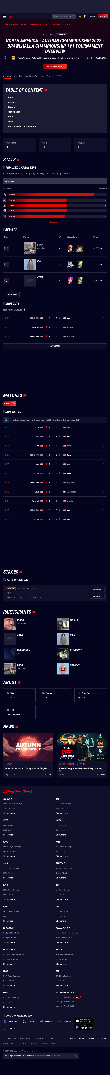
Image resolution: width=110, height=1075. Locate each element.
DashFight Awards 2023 (65, 1002)
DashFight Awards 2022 (65, 1006)
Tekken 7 (60, 863)
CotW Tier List (61, 825)
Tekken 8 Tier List (9, 809)
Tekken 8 (7, 799)
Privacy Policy (25, 1038)
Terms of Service (9, 1038)
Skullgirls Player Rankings (12, 933)
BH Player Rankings (63, 890)
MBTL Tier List (8, 981)
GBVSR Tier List (9, 852)
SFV (57, 971)
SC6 (57, 906)
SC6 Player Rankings (63, 911)
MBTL (5, 971)
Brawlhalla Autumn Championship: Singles (21, 734)
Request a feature (48, 1043)
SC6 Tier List (60, 916)
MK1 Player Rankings (64, 847)
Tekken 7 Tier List (62, 873)
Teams (91, 1038)
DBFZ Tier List (8, 895)
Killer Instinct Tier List (64, 938)
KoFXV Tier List (61, 959)
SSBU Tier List (8, 873)
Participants (14, 112)
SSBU (5, 863)
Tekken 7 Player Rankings (65, 868)
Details (95, 693)
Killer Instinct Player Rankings (67, 933)
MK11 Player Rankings (11, 998)
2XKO (5, 820)
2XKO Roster (8, 825)
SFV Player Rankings (63, 976)
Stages (11, 107)
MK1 (58, 842)
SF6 (57, 799)
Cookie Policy (39, 1038)
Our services (8, 1043)
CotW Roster (60, 830)
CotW (58, 820)
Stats (10, 97)
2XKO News (7, 830)
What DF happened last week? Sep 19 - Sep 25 (76, 734)
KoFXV (59, 949)
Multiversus (9, 949)
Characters (102, 1038)
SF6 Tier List (60, 809)
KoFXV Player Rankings (64, 955)
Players (82, 1038)
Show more (8, 813)
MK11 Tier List (8, 1002)
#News (8, 764)
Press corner (22, 1043)
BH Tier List (60, 895)
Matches (12, 102)
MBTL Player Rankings (11, 976)
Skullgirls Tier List (9, 938)
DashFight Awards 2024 (65, 997)
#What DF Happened (76, 764)
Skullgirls (8, 928)
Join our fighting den (19, 1015)
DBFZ (5, 885)
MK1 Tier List (61, 852)
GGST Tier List (8, 916)
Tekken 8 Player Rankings (12, 804)
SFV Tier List (60, 981)
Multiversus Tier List (10, 959)
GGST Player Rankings (11, 911)
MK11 (5, 992)
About (11, 116)
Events (72, 1038)
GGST (5, 906)
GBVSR (6, 842)
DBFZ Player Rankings (11, 890)
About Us (34, 1043)
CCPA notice (53, 1038)
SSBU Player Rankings (11, 868)
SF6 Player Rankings (63, 804)
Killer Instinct (63, 928)
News (10, 121)
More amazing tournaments (22, 126)
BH (57, 885)
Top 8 (8, 592)
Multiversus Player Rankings (13, 955)
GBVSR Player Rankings (12, 847)
